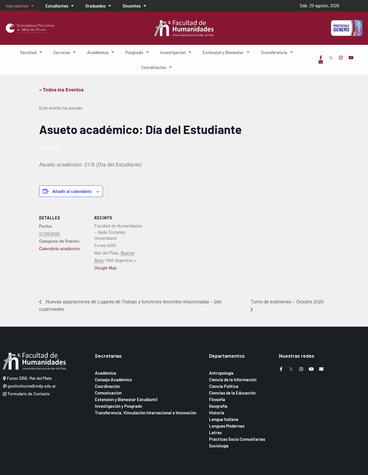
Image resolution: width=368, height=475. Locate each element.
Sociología (219, 445)
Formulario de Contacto (28, 393)
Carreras (61, 52)
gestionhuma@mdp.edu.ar (31, 386)
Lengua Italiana (223, 419)
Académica (97, 52)
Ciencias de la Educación (232, 392)
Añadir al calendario (72, 191)
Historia (216, 412)
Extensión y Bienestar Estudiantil (126, 399)
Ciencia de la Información (232, 379)
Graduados (95, 5)
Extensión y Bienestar (223, 52)
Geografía (218, 406)
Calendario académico (59, 248)
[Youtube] (351, 57)
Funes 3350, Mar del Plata (28, 378)
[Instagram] (341, 57)
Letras (215, 432)
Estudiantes (56, 5)
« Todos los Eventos (61, 89)
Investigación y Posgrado (118, 406)
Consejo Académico (113, 379)
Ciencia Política (223, 386)
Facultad (28, 52)
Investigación (173, 52)
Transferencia (274, 52)
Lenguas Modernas (226, 425)
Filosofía (217, 399)
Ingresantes (17, 5)
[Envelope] (321, 62)
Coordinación (153, 67)
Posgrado (134, 52)
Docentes (132, 5)
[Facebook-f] (321, 57)
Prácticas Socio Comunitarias (237, 439)
